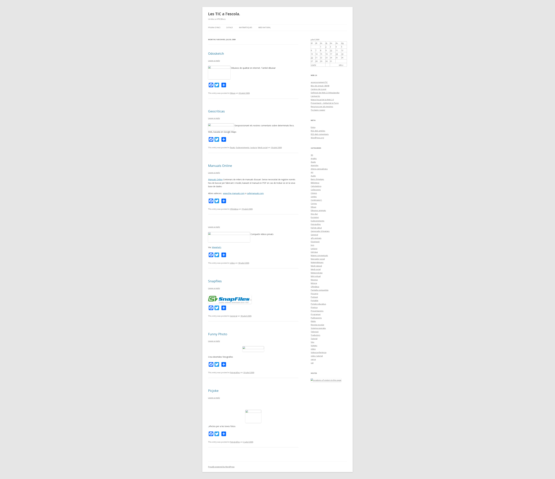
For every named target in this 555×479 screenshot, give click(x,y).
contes (314, 196)
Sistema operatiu (318, 328)
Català (229, 27)
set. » (341, 65)
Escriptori (315, 217)
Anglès (314, 158)
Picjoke (213, 390)
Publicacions (316, 317)
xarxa (313, 359)
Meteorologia (316, 272)
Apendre (314, 165)
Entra (313, 127)
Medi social (263, 147)
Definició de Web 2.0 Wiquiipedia (325, 92)
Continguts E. (316, 200)
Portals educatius (318, 304)
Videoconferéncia (318, 352)
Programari (316, 314)
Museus (314, 279)
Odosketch (216, 53)
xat (312, 363)
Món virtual (316, 276)
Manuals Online (220, 165)
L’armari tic (315, 96)
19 (342, 54)
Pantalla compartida (319, 290)
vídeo (232, 263)
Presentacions (317, 311)
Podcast (314, 297)
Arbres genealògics (319, 169)
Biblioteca (315, 182)
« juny (313, 65)
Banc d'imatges (317, 179)
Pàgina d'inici (214, 27)
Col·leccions (316, 189)
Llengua (314, 252)
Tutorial (314, 338)
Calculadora (316, 186)
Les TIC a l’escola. (224, 13)
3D (312, 155)
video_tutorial (317, 356)
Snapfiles (215, 281)
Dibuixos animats (318, 210)
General (233, 316)
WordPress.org (317, 137)
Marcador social (318, 259)
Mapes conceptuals (319, 255)
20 (312, 57)
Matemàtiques (245, 27)
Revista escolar (317, 324)
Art (312, 172)
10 (331, 50)
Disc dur (314, 214)
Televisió (315, 331)
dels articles (318, 130)
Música (314, 283)
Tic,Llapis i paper (318, 110)
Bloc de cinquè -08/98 (320, 85)
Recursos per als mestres (322, 106)
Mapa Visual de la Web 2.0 (322, 99)
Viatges (314, 345)
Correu (314, 203)
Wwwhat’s (216, 247)
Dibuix (232, 93)
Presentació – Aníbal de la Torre (325, 103)
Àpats (232, 147)
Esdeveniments (242, 147)
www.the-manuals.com (234, 193)
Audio (313, 175)
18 (337, 54)
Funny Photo (217, 334)
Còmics (314, 193)
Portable (314, 300)
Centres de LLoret (318, 89)
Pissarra (314, 293)
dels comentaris (320, 134)
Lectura (253, 147)
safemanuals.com (255, 193)
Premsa (314, 307)
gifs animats (316, 238)
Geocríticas (216, 111)
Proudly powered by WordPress (221, 467)
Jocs (312, 245)
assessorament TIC (319, 82)
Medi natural (264, 27)
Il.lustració (315, 241)
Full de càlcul (316, 227)
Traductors (315, 335)
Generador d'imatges (320, 231)
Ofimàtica (234, 209)
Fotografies (235, 372)
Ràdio (313, 321)
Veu (312, 342)
